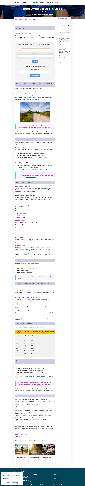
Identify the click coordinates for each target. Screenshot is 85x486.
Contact (35, 474)
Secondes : (47, 53)
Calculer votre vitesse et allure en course (65, 30)
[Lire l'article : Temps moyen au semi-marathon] (21, 455)
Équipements (50, 2)
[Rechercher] (62, 2)
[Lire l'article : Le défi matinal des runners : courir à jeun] (35, 455)
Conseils (57, 2)
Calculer (35, 61)
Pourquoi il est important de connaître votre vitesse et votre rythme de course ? (64, 38)
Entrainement (35, 2)
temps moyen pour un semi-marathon (37, 376)
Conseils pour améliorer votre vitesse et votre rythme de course (64, 52)
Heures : (23, 53)
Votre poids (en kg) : (35, 69)
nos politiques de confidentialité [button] (8, 479)
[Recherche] (68, 25)
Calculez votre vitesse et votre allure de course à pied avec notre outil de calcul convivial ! (65, 34)
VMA (39, 14)
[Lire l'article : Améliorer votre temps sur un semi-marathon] (48, 455)
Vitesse (50, 14)
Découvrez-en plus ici (31, 177)
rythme (42, 14)
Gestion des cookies (35, 484)
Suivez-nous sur (56, 484)
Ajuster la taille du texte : (62, 18)
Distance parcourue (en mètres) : (35, 47)
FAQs (60, 62)
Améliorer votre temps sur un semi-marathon (48, 459)
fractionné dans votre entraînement (30, 99)
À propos (36, 476)
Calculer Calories (35, 75)
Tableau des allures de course (64, 55)
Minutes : (35, 53)
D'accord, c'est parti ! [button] (12, 482)
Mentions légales (26, 484)
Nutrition (42, 2)
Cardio (46, 14)
